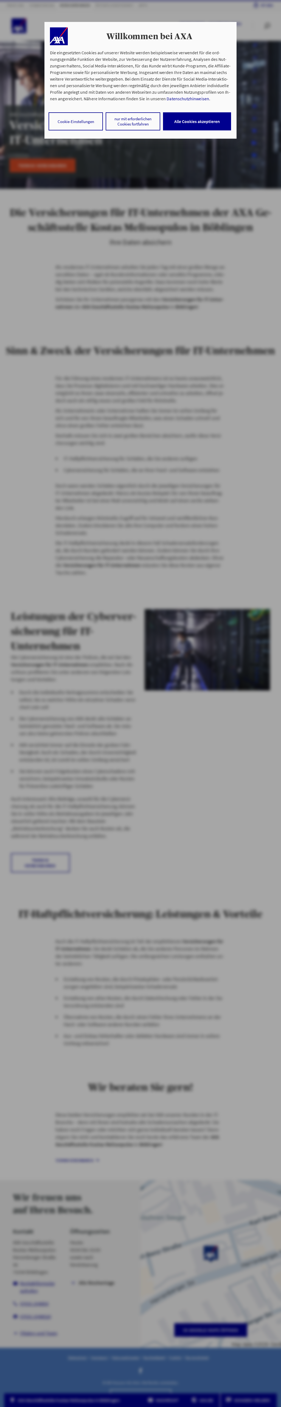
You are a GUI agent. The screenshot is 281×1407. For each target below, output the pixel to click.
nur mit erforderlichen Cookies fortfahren (132, 121)
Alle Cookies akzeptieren (197, 121)
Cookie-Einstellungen (76, 121)
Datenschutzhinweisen (188, 98)
